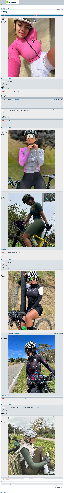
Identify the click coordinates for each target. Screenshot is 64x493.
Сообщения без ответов (3, 8)
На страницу (49, 479)
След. (62, 479)
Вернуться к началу (3, 78)
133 (53, 479)
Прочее (6, 9)
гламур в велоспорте (5, 10)
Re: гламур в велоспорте (16, 16)
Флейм (8, 9)
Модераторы (5, 11)
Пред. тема (58, 14)
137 (57, 479)
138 (58, 479)
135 (55, 479)
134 (54, 479)
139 (59, 479)
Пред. (51, 479)
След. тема (61, 14)
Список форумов (3, 9)
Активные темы (8, 8)
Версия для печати (3, 14)
